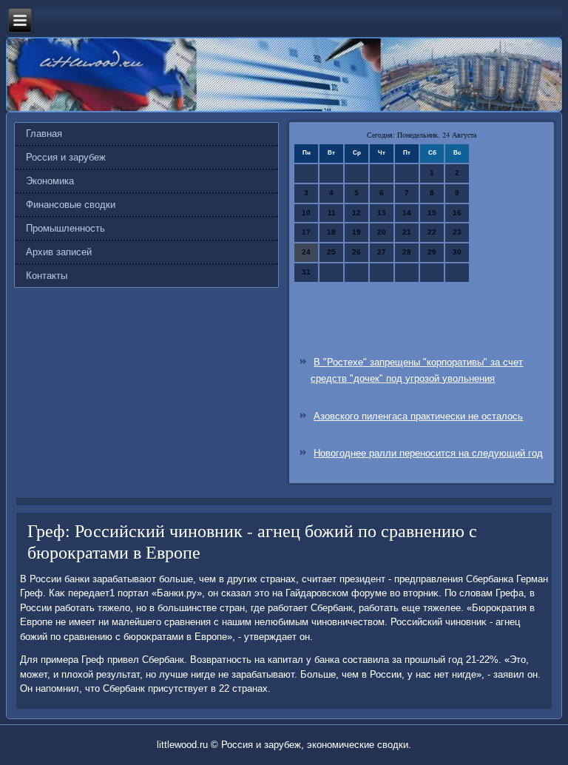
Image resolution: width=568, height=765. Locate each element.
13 (381, 213)
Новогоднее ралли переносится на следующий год (428, 453)
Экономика (50, 180)
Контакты (46, 275)
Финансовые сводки (70, 204)
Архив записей (59, 251)
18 (331, 232)
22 (431, 232)
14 (406, 213)
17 (306, 232)
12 (356, 213)
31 (306, 272)
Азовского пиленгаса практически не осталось (418, 416)
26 (356, 252)
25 (331, 252)
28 (406, 252)
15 (431, 213)
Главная (44, 133)
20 (381, 232)
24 (306, 252)
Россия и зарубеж (66, 157)
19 (356, 232)
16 (457, 213)
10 (306, 213)
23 (457, 232)
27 (381, 252)
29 (431, 252)
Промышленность (65, 228)
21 (406, 232)
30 (457, 252)
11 (332, 213)
